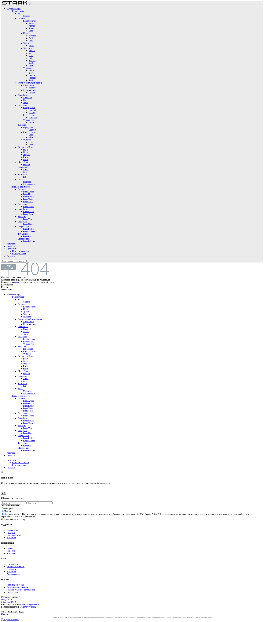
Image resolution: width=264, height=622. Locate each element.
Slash (31, 63)
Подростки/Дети (25, 147)
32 (19, 13)
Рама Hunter (28, 194)
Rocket (26, 157)
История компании (15, 566)
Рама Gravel (28, 211)
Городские (22, 105)
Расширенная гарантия (17, 587)
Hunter (32, 50)
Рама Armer (28, 192)
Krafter (32, 26)
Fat (24, 177)
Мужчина (8, 511)
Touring (32, 112)
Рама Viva (27, 219)
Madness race (29, 184)
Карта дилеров (19, 253)
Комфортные (29, 107)
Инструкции (12, 592)
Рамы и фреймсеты (21, 187)
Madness (27, 182)
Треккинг (27, 48)
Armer (31, 23)
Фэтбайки (22, 174)
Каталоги (11, 244)
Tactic (31, 45)
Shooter (32, 92)
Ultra (31, 31)
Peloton (26, 164)
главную (18, 282)
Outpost (32, 58)
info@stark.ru (7, 599)
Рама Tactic (28, 199)
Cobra (25, 169)
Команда (11, 553)
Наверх (4, 614)
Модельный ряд (14, 8)
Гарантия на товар (15, 585)
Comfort (32, 110)
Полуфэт (27, 33)
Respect (32, 60)
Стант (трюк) (29, 90)
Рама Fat (27, 236)
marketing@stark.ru (30, 604)
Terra (25, 102)
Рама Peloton (29, 241)
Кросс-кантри (29, 21)
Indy (31, 53)
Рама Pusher (28, 229)
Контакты (11, 537)
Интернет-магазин (20, 251)
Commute (27, 97)
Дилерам (11, 256)
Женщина (8, 508)
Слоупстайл (28, 85)
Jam (25, 172)
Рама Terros (28, 206)
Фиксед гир (28, 120)
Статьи (10, 548)
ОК (3, 493)
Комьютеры (28, 115)
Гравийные (23, 95)
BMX (20, 179)
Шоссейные (23, 162)
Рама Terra (28, 214)
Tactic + (32, 38)
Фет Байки (23, 234)
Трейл (26, 43)
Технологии (12, 564)
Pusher (32, 88)
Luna (31, 55)
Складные (22, 167)
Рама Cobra (28, 224)
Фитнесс (27, 68)
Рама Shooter (29, 231)
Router (32, 28)
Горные (21, 18)
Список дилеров (14, 535)
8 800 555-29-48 (8, 602)
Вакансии (11, 569)
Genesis (26, 16)
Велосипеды (18, 11)
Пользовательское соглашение (21, 590)
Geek (25, 152)
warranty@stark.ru (28, 607)
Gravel (26, 100)
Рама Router (28, 197)
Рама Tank (28, 201)
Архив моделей (14, 574)
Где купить (12, 249)
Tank (31, 40)
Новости (11, 246)
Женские (22, 125)
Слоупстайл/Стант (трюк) (30, 83)
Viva (31, 65)
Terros (31, 122)
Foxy (25, 149)
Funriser (32, 36)
